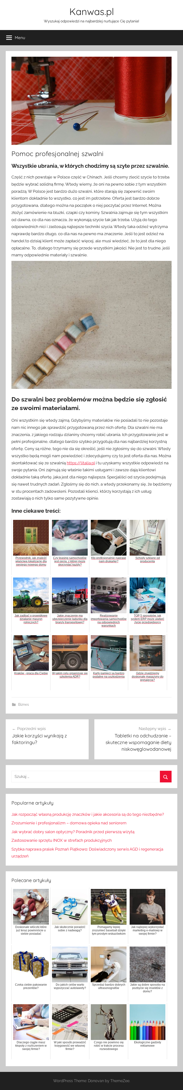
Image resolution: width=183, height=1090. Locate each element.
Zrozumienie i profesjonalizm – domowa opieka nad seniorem (69, 823)
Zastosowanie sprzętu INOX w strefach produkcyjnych (61, 840)
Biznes (23, 704)
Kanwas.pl (91, 11)
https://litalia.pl (81, 463)
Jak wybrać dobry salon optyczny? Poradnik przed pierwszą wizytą (72, 831)
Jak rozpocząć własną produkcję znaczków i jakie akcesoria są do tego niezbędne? (87, 814)
